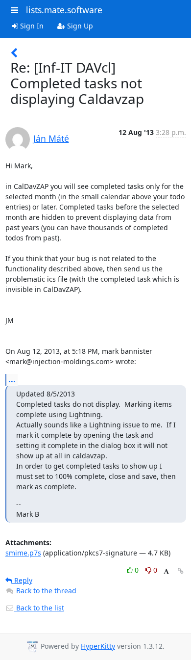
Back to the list (39, 607)
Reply (22, 580)
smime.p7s (23, 552)
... (12, 379)
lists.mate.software (64, 10)
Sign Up (79, 25)
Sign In (31, 25)
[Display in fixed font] (166, 571)
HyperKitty (98, 646)
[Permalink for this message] (180, 571)
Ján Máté (51, 138)
